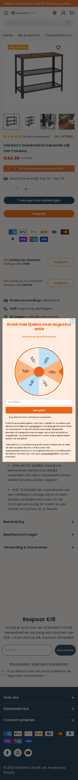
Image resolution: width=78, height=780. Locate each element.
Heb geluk (39, 410)
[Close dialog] (72, 321)
